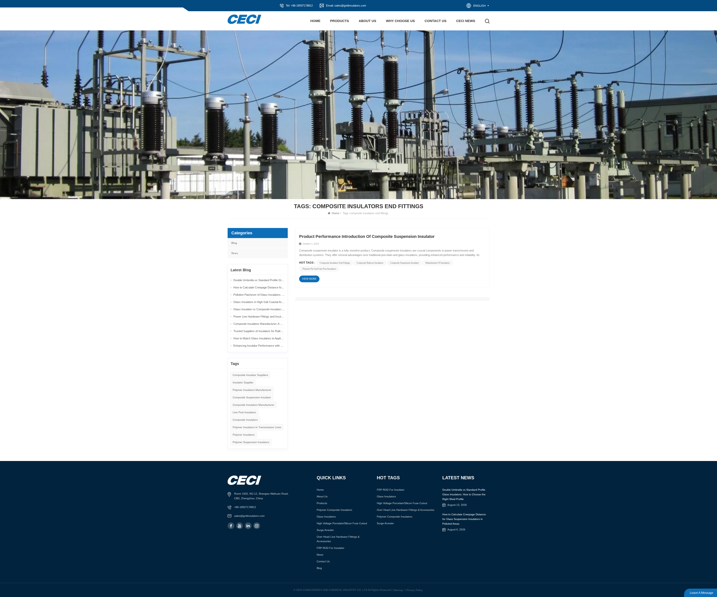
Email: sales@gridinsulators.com (346, 5)
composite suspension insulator (404, 263)
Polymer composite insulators (334, 509)
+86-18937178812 (245, 507)
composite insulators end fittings (335, 263)
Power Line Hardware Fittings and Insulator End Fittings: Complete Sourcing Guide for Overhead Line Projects (259, 316)
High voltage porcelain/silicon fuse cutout (342, 523)
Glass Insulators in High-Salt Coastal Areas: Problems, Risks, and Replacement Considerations (259, 302)
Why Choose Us (400, 21)
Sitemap (398, 590)
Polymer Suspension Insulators (251, 442)
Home (315, 21)
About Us (367, 21)
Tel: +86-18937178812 (299, 5)
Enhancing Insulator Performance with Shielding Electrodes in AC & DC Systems (259, 345)
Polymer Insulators (244, 434)
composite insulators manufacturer (253, 404)
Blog (234, 242)
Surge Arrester (325, 530)
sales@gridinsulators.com (249, 515)
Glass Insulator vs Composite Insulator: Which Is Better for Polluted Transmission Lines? (259, 309)
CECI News (465, 21)
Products (339, 21)
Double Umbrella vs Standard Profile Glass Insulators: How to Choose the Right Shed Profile (259, 280)
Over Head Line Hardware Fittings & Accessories (338, 539)
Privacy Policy (414, 590)
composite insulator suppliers (250, 374)
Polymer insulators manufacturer (252, 389)
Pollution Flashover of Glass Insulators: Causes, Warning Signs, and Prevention (259, 294)
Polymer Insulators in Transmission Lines (257, 427)
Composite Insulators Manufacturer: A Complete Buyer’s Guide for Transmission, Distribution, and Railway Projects (259, 323)
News (234, 253)
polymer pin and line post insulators (319, 269)
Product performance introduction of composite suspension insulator (367, 236)
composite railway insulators (370, 263)
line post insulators (244, 412)
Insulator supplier (243, 382)
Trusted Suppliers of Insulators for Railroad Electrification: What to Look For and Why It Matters (259, 331)
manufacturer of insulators (438, 263)
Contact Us (435, 21)
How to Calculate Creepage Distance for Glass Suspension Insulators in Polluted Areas (259, 287)
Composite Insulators (245, 419)
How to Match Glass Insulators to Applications (259, 338)
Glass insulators (326, 516)
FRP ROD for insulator (330, 547)
